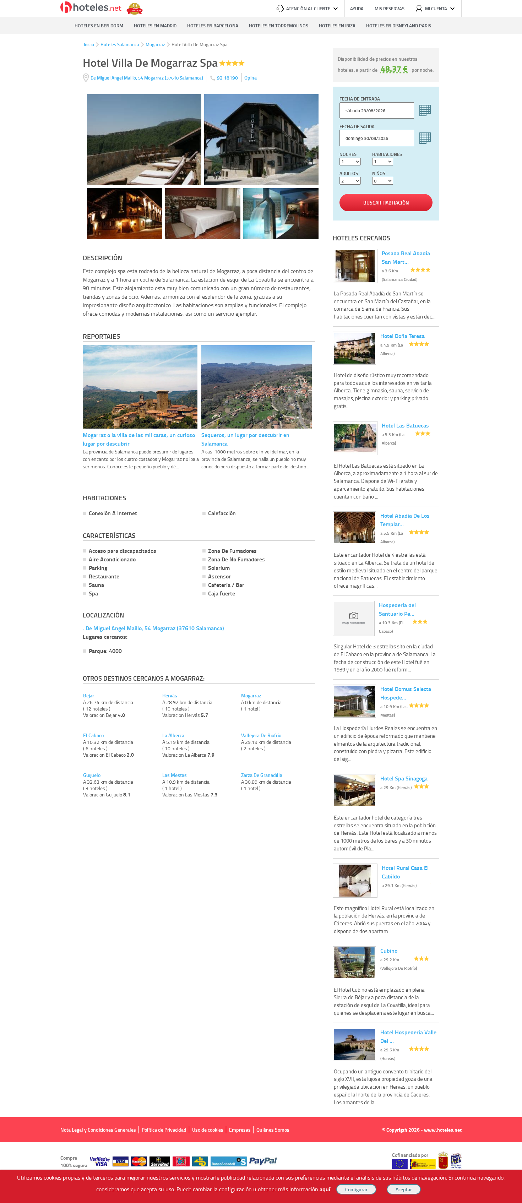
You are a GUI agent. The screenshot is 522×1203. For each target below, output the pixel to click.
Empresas (240, 1129)
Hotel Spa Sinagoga (404, 778)
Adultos (348, 173)
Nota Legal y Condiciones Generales (98, 1129)
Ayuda (357, 8)
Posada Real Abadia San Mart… (406, 257)
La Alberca (173, 735)
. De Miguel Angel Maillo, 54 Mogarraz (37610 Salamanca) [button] (153, 628)
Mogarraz (155, 44)
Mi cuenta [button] (436, 8)
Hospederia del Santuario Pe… (397, 609)
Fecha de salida (357, 126)
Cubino (388, 950)
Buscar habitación (386, 202)
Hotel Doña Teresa (402, 336)
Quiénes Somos (272, 1129)
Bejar (88, 695)
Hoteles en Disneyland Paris (398, 25)
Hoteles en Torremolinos (278, 25)
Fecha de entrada (359, 99)
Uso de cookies (207, 1129)
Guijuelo (91, 775)
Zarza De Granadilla (261, 775)
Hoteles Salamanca (119, 44)
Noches (348, 154)
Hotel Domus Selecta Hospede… (405, 693)
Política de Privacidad (164, 1129)
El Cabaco (93, 735)
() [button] (147, 77)
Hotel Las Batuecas (405, 425)
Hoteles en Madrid (155, 25)
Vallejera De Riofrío (261, 735)
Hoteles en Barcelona (212, 25)
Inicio (89, 44)
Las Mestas (174, 775)
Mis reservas (389, 8)
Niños (378, 173)
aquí (325, 1189)
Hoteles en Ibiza (337, 25)
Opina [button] (250, 77)
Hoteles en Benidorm (99, 25)
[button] (261, 601)
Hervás (169, 695)
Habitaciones (387, 154)
